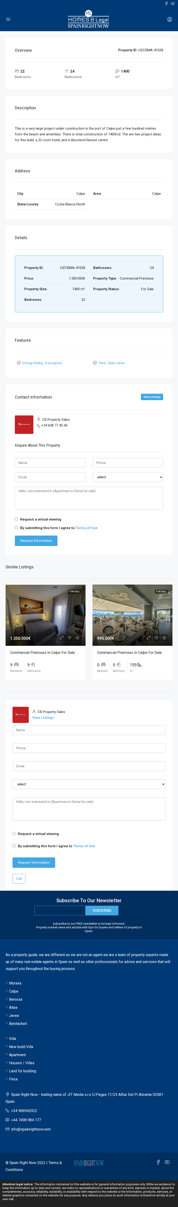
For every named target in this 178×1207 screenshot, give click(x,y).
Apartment (17, 1055)
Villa (12, 1038)
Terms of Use (86, 528)
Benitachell (18, 1023)
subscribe (102, 910)
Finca (13, 1079)
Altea (13, 1007)
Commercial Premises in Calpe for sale (42, 652)
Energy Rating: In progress (42, 363)
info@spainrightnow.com (31, 1129)
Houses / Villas (21, 1063)
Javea (14, 1015)
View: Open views (112, 363)
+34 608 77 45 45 (54, 425)
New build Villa (21, 1047)
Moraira (15, 983)
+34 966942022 (24, 1111)
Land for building (22, 1071)
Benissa (15, 999)
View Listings (152, 397)
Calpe (13, 991)
